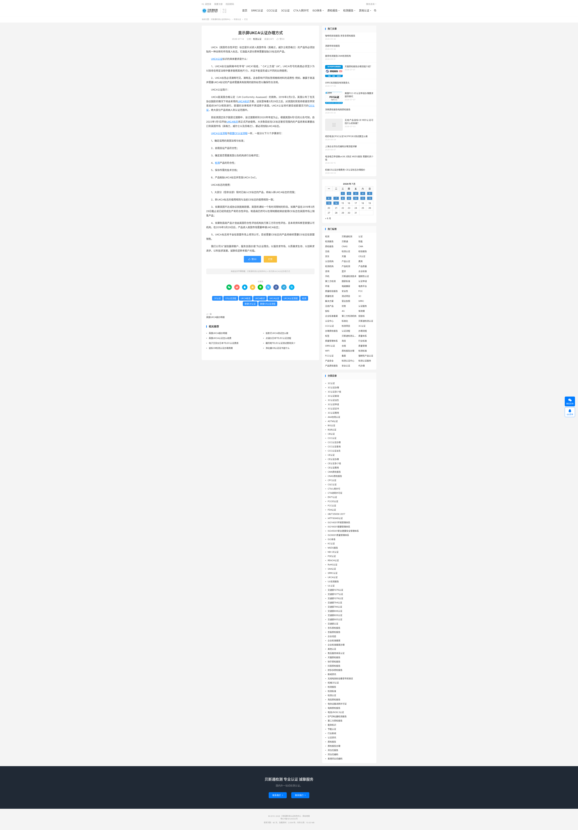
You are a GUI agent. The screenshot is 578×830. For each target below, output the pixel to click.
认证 (360, 236)
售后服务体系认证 (336, 653)
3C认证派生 (333, 400)
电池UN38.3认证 (336, 712)
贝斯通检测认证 (365, 321)
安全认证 (346, 365)
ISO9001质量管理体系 (338, 535)
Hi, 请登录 (206, 4)
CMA (360, 246)
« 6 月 (328, 218)
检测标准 (362, 350)
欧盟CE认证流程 (238, 133)
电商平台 (362, 286)
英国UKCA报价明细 (215, 317)
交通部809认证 (335, 615)
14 (336, 203)
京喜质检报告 (334, 632)
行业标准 (362, 340)
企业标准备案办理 (336, 644)
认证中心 (329, 321)
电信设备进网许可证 (337, 703)
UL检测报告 (333, 581)
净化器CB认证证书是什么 (278, 348)
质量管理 (362, 345)
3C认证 (285, 10)
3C (359, 296)
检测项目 (346, 326)
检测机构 (329, 266)
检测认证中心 (348, 360)
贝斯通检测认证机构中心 (210, 10)
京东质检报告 (334, 628)
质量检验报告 (331, 291)
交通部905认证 (335, 619)
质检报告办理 (348, 350)
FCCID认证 (333, 501)
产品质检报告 (331, 365)
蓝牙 (344, 271)
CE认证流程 (230, 298)
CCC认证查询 (334, 446)
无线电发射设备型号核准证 (340, 678)
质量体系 (362, 336)
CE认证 (217, 298)
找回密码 (230, 4)
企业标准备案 (331, 316)
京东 (327, 256)
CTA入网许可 (301, 10)
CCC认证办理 (334, 442)
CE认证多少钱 (334, 463)
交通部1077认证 (335, 594)
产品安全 (329, 360)
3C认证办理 (333, 387)
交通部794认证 (335, 602)
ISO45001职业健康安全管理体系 (343, 531)
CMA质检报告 (334, 471)
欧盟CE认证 (250, 303)
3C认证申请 (333, 404)
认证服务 (362, 306)
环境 (327, 286)
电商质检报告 (334, 708)
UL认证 (331, 585)
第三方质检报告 (335, 720)
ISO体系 (317, 10)
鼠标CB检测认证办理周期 (221, 348)
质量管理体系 (331, 340)
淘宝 (344, 340)
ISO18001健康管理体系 (339, 526)
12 (370, 198)
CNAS (345, 246)
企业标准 (362, 271)
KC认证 (331, 543)
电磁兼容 (346, 286)
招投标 (361, 316)
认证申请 (362, 281)
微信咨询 (370, 4)
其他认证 (364, 10)
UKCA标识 (243, 101)
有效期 (361, 311)
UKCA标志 (232, 121)
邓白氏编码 (333, 754)
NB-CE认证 (333, 552)
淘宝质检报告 (334, 699)
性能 (360, 241)
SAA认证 (332, 568)
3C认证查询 (333, 396)
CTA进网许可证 (335, 493)
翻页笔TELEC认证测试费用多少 (280, 343)
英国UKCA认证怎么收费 (220, 338)
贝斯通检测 (347, 236)
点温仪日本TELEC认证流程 (278, 338)
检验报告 (362, 251)
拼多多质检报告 (335, 670)
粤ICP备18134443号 (289, 819)
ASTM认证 (333, 421)
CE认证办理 (333, 459)
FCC (360, 291)
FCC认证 (329, 355)
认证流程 (346, 331)
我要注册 (218, 4)
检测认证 (237, 19)
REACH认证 (333, 560)
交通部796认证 (335, 606)
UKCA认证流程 (219, 133)
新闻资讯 (332, 674)
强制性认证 (363, 276)
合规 (344, 345)
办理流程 (362, 331)
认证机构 (329, 261)
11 (363, 198)
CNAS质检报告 (335, 476)
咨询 (327, 271)
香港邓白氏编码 (335, 758)
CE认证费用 (333, 467)
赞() (280, 39)
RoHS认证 (332, 564)
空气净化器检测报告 (337, 716)
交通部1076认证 (335, 590)
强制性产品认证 (365, 355)
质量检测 (329, 296)
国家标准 (346, 281)
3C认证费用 (333, 412)
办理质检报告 (331, 331)
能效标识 (332, 725)
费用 (360, 261)
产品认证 (346, 261)
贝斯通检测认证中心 (349, 336)
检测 (217, 162)
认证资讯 (332, 737)
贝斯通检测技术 (349, 276)
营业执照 (346, 301)
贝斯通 (345, 241)
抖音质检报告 (334, 665)
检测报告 (348, 10)
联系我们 (277, 795)
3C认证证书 (333, 408)
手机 (327, 276)
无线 (327, 251)
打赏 (270, 259)
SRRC (361, 301)
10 (355, 198)
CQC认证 (332, 484)
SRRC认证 (257, 10)
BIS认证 (331, 425)
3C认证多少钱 (334, 391)
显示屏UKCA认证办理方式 (260, 33)
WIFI (327, 350)
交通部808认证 (335, 611)
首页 (244, 10)
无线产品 (329, 306)
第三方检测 (330, 281)
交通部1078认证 (335, 598)
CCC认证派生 (334, 450)
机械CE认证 (333, 682)
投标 (327, 311)
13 (329, 203)
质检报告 (332, 10)
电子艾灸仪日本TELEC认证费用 (223, 343)
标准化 (345, 321)
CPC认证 (332, 480)
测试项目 (346, 296)
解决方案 (329, 301)
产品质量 (362, 266)
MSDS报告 (333, 547)
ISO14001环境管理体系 (339, 522)
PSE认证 (332, 556)
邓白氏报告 (333, 750)
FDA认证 (332, 509)
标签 (327, 336)
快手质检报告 (334, 661)
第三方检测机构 (349, 316)
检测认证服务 (364, 360)
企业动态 (332, 636)
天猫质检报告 (334, 657)
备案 (344, 355)
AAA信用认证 (334, 417)
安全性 (345, 291)
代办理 (361, 365)
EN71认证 (332, 497)
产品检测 (346, 266)
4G (343, 311)
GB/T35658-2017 (336, 514)
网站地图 (306, 816)
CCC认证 (272, 10)
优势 (344, 306)
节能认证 (332, 729)
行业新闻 (332, 733)
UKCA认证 (216, 58)
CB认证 (331, 434)
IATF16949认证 (335, 518)
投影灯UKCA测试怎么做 (277, 333)
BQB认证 (332, 429)
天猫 (344, 256)
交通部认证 (333, 623)
